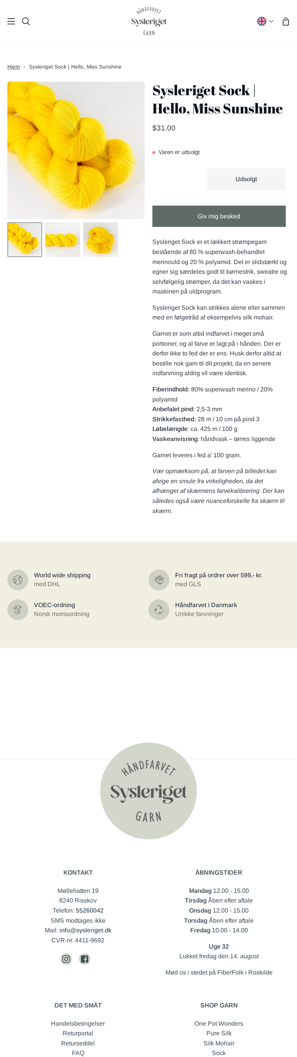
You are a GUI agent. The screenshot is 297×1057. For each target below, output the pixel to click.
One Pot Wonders (219, 1023)
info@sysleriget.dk (85, 930)
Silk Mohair (218, 1043)
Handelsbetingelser (78, 1023)
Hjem (13, 67)
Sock (219, 1053)
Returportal (78, 1033)
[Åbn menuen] (8, 21)
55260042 (90, 910)
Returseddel (78, 1043)
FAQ (78, 1053)
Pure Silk (219, 1033)
